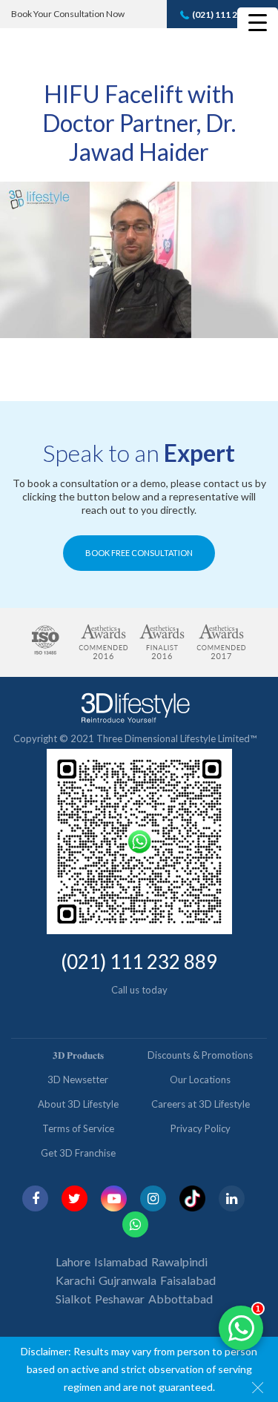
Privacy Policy (201, 1128)
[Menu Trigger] (257, 22)
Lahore (73, 1261)
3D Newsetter (77, 1079)
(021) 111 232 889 (228, 14)
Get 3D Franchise (78, 1153)
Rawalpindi (179, 1261)
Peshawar (120, 1299)
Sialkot (73, 1299)
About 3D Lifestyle (78, 1104)
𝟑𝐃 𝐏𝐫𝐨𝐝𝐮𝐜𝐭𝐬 (78, 1055)
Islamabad (121, 1261)
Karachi (75, 1280)
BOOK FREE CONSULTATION (139, 553)
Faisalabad (188, 1280)
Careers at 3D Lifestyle (200, 1104)
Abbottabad (180, 1299)
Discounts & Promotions (200, 1055)
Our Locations (200, 1079)
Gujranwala (127, 1280)
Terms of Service (78, 1128)
